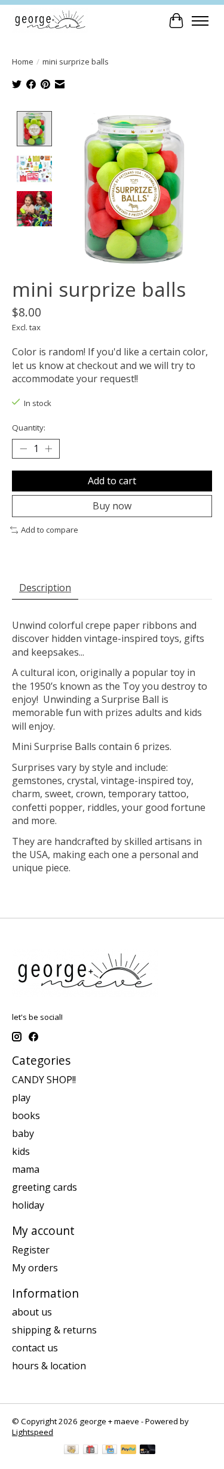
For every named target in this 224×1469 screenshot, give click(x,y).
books (26, 1115)
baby (23, 1133)
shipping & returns (54, 1329)
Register (31, 1249)
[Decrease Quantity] (23, 449)
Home (22, 61)
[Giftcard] (90, 1450)
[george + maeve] (50, 20)
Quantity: (28, 427)
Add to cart (112, 480)
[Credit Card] (109, 1450)
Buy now (112, 505)
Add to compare (49, 529)
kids (21, 1151)
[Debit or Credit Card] (147, 1450)
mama (25, 1169)
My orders (35, 1267)
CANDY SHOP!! (44, 1079)
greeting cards (44, 1187)
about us (32, 1312)
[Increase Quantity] (48, 449)
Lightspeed (32, 1432)
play (21, 1097)
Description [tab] (45, 587)
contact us (35, 1347)
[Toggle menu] (200, 21)
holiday (28, 1205)
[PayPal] (128, 1450)
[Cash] (71, 1450)
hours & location (49, 1365)
